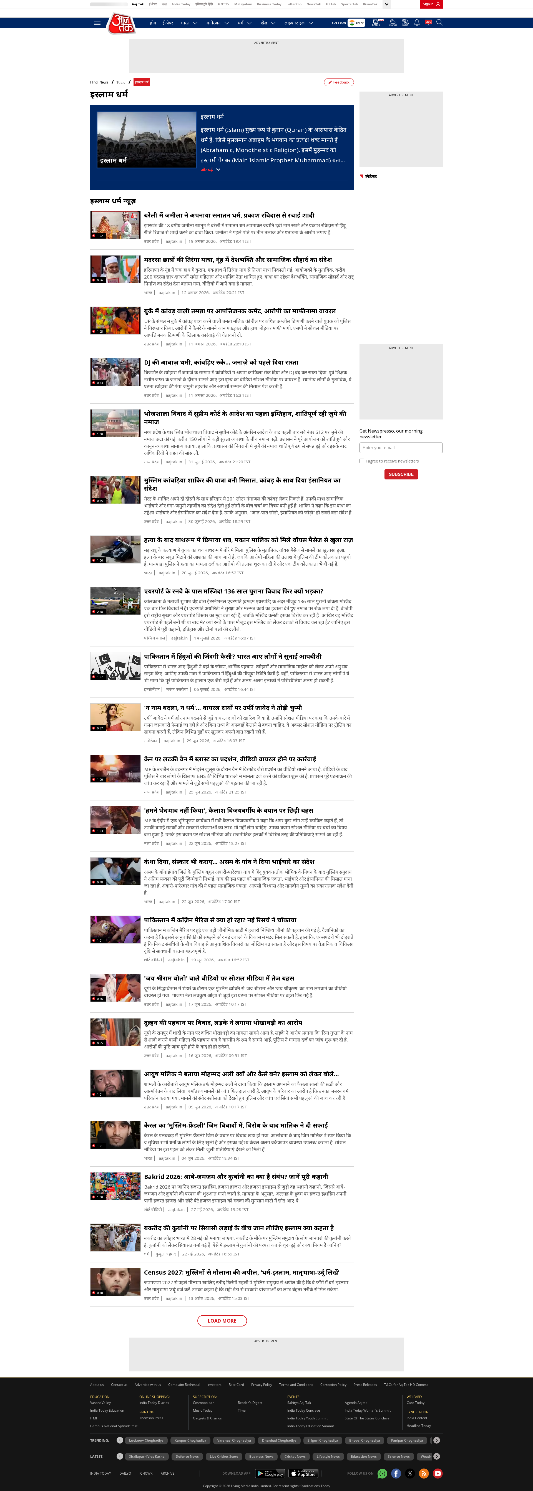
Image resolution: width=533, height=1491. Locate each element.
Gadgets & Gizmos (207, 1418)
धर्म (240, 23)
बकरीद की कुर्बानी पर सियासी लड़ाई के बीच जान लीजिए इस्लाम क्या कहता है (239, 1228)
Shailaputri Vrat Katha (147, 1456)
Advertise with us (148, 1384)
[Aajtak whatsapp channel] (382, 1474)
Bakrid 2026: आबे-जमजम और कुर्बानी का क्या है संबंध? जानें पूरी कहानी (236, 1176)
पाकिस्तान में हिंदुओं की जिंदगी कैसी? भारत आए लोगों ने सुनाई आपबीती (233, 656)
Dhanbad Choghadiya (279, 1440)
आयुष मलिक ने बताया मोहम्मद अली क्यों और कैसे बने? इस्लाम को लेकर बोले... (241, 1074)
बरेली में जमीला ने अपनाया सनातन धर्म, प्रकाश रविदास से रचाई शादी (229, 215)
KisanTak (370, 4)
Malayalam (243, 4)
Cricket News (295, 1456)
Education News (364, 1456)
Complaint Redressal (184, 1384)
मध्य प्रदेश (151, 461)
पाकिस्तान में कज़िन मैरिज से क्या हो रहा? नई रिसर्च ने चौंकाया (220, 920)
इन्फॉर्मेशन (152, 689)
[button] (436, 1440)
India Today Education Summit (310, 1426)
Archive (167, 1473)
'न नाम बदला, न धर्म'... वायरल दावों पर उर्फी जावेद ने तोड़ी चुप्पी (223, 707)
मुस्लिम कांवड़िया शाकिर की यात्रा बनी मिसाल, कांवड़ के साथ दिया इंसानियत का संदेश (242, 484)
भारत (185, 23)
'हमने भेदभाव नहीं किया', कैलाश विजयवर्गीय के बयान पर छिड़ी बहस (228, 810)
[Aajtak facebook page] (396, 1474)
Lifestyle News (328, 1456)
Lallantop (293, 4)
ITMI (93, 1418)
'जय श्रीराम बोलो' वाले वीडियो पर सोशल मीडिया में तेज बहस (219, 978)
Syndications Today (315, 1486)
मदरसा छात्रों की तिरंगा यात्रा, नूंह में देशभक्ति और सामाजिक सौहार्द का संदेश (238, 259)
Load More (222, 1321)
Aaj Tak (138, 4)
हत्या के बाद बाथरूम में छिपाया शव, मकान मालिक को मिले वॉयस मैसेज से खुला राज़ (248, 539)
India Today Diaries (154, 1402)
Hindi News (99, 82)
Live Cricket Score (224, 1456)
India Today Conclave (303, 1410)
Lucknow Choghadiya (146, 1440)
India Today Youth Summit (307, 1418)
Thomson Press (151, 1418)
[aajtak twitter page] (410, 1474)
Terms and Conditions (296, 1384)
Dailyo (125, 1473)
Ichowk (145, 1473)
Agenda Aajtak (356, 1402)
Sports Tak (349, 4)
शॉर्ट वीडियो (153, 959)
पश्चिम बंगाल (154, 638)
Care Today (415, 1402)
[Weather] (393, 23)
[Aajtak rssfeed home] (424, 1474)
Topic (121, 82)
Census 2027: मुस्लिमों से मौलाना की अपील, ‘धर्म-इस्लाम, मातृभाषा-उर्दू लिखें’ (241, 1272)
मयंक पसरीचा (177, 689)
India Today (181, 4)
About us (97, 1384)
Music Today (202, 1410)
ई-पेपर (153, 4)
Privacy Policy (261, 1384)
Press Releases (365, 1384)
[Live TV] (428, 23)
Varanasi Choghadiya (234, 1440)
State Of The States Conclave (367, 1418)
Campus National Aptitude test (113, 1426)
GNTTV (223, 4)
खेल (264, 23)
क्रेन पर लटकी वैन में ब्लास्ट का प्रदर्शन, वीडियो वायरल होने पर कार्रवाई (230, 759)
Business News (261, 1456)
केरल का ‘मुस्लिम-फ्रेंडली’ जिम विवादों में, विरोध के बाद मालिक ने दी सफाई (236, 1125)
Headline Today (419, 1425)
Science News (399, 1456)
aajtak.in (174, 241)
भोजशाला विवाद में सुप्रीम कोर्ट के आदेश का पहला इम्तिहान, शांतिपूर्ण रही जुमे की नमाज (245, 417)
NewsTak (313, 4)
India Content (417, 1418)
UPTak (331, 4)
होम (153, 23)
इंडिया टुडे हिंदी (204, 4)
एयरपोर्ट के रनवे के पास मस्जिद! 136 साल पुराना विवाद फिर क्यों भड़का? (233, 591)
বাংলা (164, 4)
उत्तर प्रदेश (151, 241)
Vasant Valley (100, 1402)
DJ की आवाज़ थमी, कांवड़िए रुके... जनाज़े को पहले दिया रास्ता (221, 362)
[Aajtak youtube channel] (438, 1474)
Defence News (187, 1456)
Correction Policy (333, 1384)
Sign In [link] (428, 4)
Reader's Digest (250, 1402)
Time (242, 1410)
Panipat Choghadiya (407, 1440)
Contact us (119, 1384)
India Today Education (107, 1410)
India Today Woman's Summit (368, 1410)
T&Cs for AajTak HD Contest (406, 1384)
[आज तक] (122, 23)
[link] (436, 4)
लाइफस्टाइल (295, 23)
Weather (428, 1456)
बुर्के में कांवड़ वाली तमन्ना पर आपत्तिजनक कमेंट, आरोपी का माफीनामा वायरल (240, 311)
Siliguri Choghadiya (323, 1440)
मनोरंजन (214, 23)
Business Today (269, 4)
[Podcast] (405, 22)
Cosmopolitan (203, 1402)
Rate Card (236, 1384)
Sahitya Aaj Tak (299, 1402)
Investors (214, 1384)
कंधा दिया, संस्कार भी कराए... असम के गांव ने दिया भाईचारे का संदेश (229, 861)
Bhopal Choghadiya (364, 1440)
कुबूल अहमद (166, 1254)
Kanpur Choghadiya (190, 1440)
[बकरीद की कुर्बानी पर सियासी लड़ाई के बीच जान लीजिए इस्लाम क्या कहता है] (115, 1238)
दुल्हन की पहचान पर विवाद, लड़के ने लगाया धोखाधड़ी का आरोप (223, 1022)
